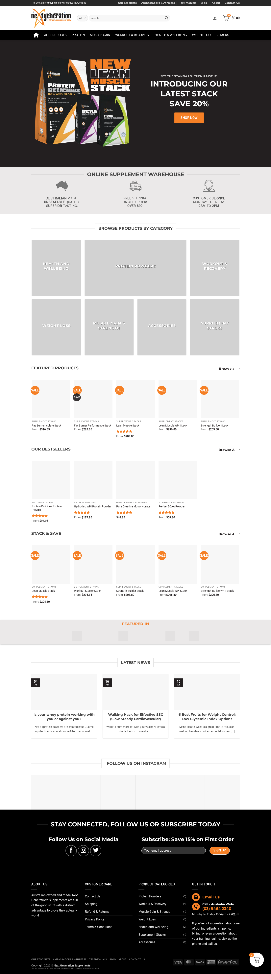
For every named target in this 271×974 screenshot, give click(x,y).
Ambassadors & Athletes (158, 2)
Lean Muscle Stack (127, 425)
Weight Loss (147, 919)
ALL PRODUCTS (55, 35)
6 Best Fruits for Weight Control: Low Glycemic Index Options (207, 717)
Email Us (211, 897)
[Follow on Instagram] (83, 850)
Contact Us (232, 2)
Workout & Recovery (152, 904)
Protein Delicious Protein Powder (47, 508)
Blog (204, 2)
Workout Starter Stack (87, 591)
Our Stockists (127, 2)
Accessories (146, 942)
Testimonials (187, 2)
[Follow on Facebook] (71, 850)
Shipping (91, 904)
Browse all (227, 369)
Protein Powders (149, 896)
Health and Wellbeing (153, 927)
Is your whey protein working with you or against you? (64, 717)
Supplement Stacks (152, 935)
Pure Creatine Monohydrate (133, 506)
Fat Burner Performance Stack (92, 425)
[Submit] (166, 18)
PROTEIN (78, 35)
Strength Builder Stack (214, 425)
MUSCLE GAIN (100, 35)
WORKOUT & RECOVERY (132, 35)
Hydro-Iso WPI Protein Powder (92, 506)
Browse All (227, 450)
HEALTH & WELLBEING (171, 35)
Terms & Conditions (98, 927)
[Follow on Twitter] (95, 850)
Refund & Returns (97, 911)
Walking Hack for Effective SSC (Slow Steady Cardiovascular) (135, 717)
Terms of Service (88, 968)
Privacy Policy (95, 919)
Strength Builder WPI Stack (217, 591)
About (216, 2)
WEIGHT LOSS (202, 35)
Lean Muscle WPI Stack (173, 425)
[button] (215, 18)
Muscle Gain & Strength (154, 911)
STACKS (223, 35)
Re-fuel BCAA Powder (172, 506)
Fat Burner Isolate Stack (46, 425)
